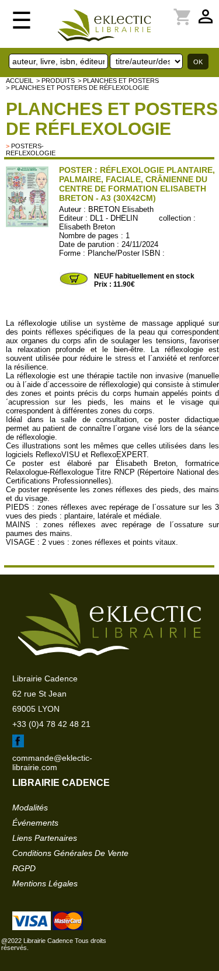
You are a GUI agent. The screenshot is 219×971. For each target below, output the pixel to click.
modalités (30, 807)
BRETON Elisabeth (121, 209)
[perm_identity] (168, 10)
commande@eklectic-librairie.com (52, 762)
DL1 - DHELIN (114, 218)
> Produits (55, 80)
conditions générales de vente (70, 853)
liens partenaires (44, 838)
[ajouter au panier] (73, 283)
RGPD (24, 868)
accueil (19, 80)
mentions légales (45, 883)
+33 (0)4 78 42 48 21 (51, 724)
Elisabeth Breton (87, 226)
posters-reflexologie (30, 149)
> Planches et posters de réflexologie (77, 87)
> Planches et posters (118, 80)
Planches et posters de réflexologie (112, 118)
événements (35, 822)
